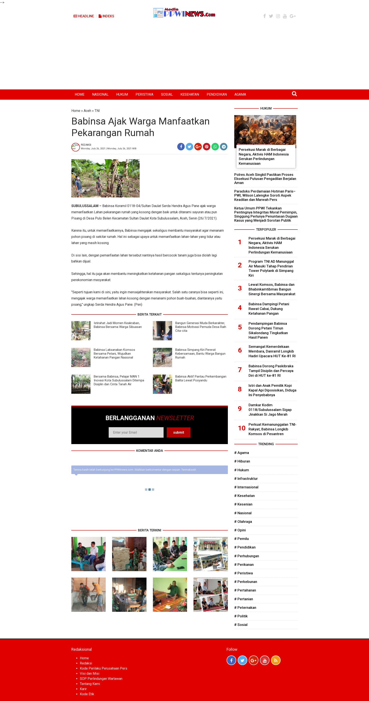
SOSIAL (167, 94)
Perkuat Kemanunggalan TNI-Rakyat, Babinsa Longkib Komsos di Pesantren (272, 429)
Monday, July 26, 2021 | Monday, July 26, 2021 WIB (108, 148)
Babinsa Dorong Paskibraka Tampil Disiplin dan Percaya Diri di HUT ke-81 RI (271, 371)
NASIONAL (100, 94)
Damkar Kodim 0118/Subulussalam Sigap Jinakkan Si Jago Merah (270, 409)
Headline (85, 16)
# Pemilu (241, 538)
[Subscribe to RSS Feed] (276, 660)
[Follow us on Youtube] (264, 660)
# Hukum (241, 470)
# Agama (241, 453)
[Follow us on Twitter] (242, 660)
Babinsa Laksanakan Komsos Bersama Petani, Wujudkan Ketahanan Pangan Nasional (114, 353)
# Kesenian (243, 504)
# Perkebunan (245, 581)
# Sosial (240, 624)
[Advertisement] (184, 57)
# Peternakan (245, 607)
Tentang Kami (90, 684)
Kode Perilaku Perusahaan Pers (103, 668)
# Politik (241, 616)
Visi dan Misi (89, 673)
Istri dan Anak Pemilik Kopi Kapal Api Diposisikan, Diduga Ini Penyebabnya (272, 390)
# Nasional (243, 513)
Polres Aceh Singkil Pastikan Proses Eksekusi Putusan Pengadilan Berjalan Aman (265, 178)
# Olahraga (243, 521)
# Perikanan (244, 564)
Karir (83, 689)
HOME (79, 94)
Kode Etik (87, 694)
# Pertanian (243, 599)
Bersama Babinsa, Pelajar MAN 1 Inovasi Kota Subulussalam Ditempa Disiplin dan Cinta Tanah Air (119, 380)
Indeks (108, 16)
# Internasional (246, 487)
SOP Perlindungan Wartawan (101, 679)
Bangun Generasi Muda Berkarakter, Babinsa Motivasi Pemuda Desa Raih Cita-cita (200, 327)
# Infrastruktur (246, 478)
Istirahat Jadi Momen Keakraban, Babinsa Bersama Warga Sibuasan (118, 325)
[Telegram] (223, 146)
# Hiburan (242, 461)
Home (75, 111)
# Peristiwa (243, 573)
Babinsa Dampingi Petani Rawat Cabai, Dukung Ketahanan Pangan (269, 309)
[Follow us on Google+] (253, 660)
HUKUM (122, 94)
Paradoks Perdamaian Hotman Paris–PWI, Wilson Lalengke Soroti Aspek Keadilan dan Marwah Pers (265, 195)
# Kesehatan (244, 496)
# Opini (240, 530)
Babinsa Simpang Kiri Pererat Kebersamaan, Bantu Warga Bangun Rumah (200, 353)
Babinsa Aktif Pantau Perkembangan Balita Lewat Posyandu (200, 378)
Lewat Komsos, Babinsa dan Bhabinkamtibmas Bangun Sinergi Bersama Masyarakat (272, 289)
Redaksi (86, 663)
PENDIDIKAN (217, 94)
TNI (97, 111)
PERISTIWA (144, 94)
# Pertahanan (245, 590)
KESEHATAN (189, 94)
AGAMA (240, 94)
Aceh (87, 111)
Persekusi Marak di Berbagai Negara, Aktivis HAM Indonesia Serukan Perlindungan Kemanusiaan (264, 156)
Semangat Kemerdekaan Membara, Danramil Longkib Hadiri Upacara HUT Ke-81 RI (272, 351)
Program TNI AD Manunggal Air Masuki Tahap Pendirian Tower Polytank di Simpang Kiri (271, 268)
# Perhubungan (246, 556)
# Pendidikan (245, 547)
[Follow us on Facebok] (231, 660)
